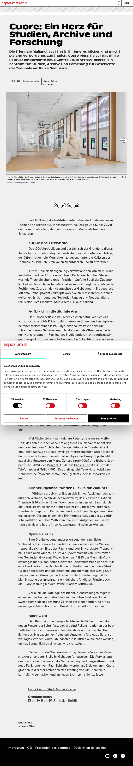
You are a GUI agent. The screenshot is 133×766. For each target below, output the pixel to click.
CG (29, 747)
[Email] (69, 205)
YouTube (107, 756)
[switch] (50, 405)
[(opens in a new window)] (76, 205)
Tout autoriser (109, 418)
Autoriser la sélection (66, 418)
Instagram (123, 756)
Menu (127, 3)
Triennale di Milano (26, 726)
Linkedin (115, 756)
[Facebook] (57, 205)
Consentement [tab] (23, 354)
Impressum (16, 747)
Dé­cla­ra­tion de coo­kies (89, 747)
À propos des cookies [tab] (110, 354)
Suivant (124, 140)
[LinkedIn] (63, 205)
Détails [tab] (67, 354)
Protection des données (52, 747)
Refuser (24, 418)
